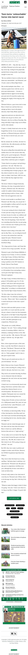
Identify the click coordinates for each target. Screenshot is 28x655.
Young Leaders (15, 517)
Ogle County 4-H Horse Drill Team (15, 514)
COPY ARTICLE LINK (14, 498)
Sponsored (4, 7)
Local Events (4, 6)
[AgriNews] (14, 2)
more (25, 7)
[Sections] (2, 2)
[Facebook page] (12, 633)
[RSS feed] (15, 633)
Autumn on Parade (9, 505)
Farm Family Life (20, 505)
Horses (13, 508)
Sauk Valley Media (14, 511)
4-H (8, 508)
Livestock (20, 508)
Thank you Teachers (14, 6)
